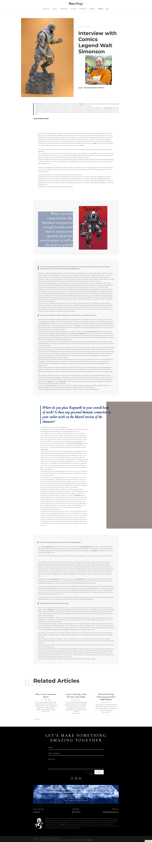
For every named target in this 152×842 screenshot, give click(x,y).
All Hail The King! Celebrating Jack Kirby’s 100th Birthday (106, 697)
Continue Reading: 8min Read (41, 118)
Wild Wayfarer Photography (85, 840)
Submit (99, 772)
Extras (88, 27)
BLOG (107, 9)
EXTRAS (100, 9)
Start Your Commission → (76, 799)
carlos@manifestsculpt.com (111, 812)
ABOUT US (46, 9)
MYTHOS (73, 9)
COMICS (54, 9)
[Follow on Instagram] (76, 778)
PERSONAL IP (63, 9)
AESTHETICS (82, 9)
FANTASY (92, 9)
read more (46, 711)
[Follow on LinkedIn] (80, 778)
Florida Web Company (48, 840)
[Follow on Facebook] (72, 778)
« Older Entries (37, 719)
